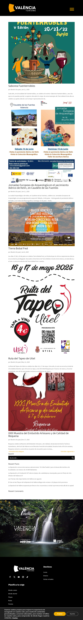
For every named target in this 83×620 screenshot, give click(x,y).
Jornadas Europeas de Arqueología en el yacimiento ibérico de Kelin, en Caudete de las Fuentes (38, 186)
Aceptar (59, 614)
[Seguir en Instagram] (23, 577)
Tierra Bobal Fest (18, 248)
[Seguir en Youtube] (18, 577)
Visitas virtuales (48, 579)
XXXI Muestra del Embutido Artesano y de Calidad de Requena (38, 434)
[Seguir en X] (14, 577)
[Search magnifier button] (73, 458)
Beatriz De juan (16, 89)
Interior (45, 576)
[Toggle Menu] (72, 9)
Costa (45, 572)
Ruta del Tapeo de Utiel (21, 358)
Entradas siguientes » (68, 451)
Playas (10, 597)
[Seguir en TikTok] (27, 577)
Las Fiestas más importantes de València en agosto (25, 479)
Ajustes (15, 618)
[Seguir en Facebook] (10, 577)
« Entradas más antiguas (16, 451)
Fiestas (10, 604)
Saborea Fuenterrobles (21, 86)
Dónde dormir (12, 594)
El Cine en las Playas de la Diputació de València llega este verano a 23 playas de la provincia (38, 482)
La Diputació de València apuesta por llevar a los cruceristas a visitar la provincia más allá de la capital (41, 486)
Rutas (10, 600)
